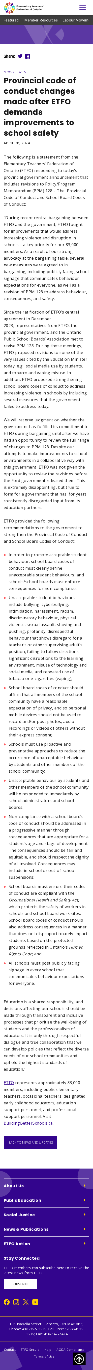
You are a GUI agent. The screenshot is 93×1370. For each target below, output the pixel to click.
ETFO (9, 1082)
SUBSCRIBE (20, 1284)
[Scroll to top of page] (79, 1359)
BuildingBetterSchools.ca (28, 1123)
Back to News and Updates (30, 1142)
